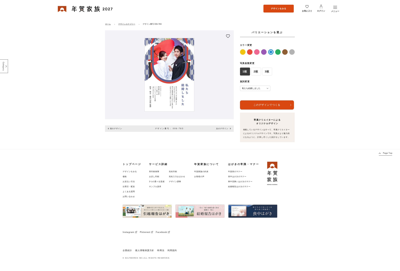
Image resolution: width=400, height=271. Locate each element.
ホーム (108, 24)
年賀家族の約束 (201, 171)
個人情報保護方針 (144, 250)
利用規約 (172, 250)
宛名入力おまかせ (177, 176)
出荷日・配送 (129, 186)
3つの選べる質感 (157, 181)
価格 (125, 176)
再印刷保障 (154, 171)
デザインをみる (278, 8)
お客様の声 (199, 176)
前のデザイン (116, 128)
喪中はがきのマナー (237, 176)
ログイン (321, 11)
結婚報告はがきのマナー (239, 186)
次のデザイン (222, 128)
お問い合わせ (129, 196)
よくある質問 (129, 191)
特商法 (160, 250)
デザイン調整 (175, 181)
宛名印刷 (173, 171)
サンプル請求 (155, 186)
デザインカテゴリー (126, 24)
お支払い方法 (129, 181)
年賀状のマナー (235, 171)
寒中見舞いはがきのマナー (240, 181)
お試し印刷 (154, 176)
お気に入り (307, 11)
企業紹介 (127, 250)
